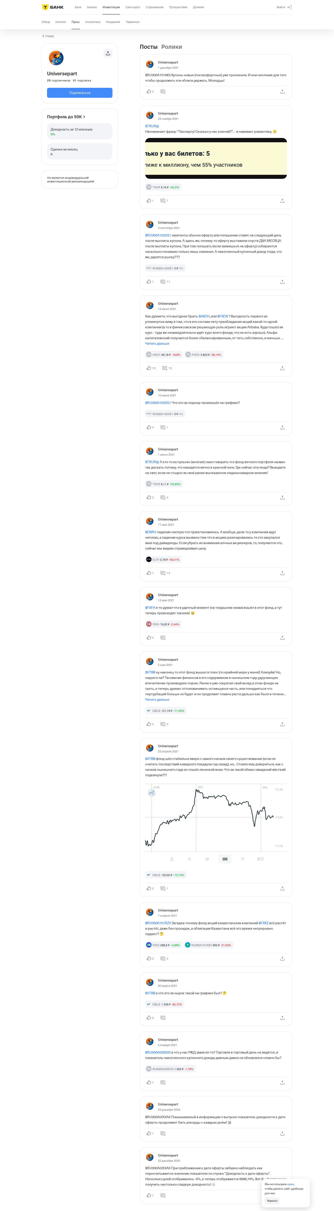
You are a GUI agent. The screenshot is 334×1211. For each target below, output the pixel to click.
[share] (282, 91)
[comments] (162, 91)
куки (290, 1184)
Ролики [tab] (171, 47)
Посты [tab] (149, 47)
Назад (49, 36)
